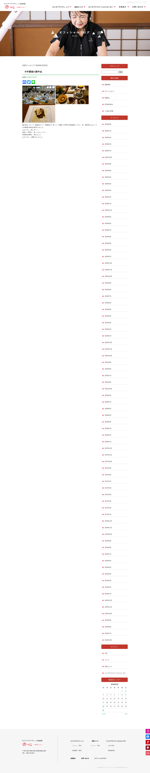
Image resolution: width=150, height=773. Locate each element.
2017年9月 (108, 468)
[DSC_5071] (72, 103)
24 (103, 706)
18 (107, 702)
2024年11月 (108, 210)
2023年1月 (108, 336)
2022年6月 (108, 382)
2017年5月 (108, 488)
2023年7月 (108, 296)
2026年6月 (108, 137)
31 (103, 710)
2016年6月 (108, 561)
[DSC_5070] (38, 103)
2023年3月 (108, 322)
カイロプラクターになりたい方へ (101, 7)
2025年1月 (108, 203)
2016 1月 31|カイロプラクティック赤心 (137, 2)
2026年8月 (108, 124)
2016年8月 (108, 547)
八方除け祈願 (109, 111)
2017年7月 (108, 481)
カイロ (107, 660)
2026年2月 (108, 144)
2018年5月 (108, 415)
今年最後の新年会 (33, 71)
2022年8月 (108, 369)
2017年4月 (108, 494)
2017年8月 (108, 475)
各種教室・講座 (76, 750)
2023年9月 (108, 283)
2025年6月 (108, 177)
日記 (106, 653)
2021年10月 (108, 389)
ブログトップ (114, 66)
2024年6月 (108, 236)
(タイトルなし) (109, 91)
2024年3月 (108, 250)
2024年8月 (108, 223)
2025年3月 (108, 190)
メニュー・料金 (76, 745)
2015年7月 (108, 633)
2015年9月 (108, 620)
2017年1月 (108, 514)
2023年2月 (108, 329)
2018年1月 (108, 441)
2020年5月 (108, 395)
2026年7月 (108, 131)
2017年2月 (108, 508)
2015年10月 (108, 613)
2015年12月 (108, 600)
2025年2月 (108, 197)
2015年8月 (108, 627)
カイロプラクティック (61, 7)
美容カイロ (79, 7)
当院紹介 (123, 7)
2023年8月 (108, 289)
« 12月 (103, 714)
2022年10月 (108, 356)
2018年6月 (108, 408)
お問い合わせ (138, 7)
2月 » (126, 714)
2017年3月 (108, 501)
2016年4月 (108, 574)
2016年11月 (108, 527)
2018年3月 (108, 428)
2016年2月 (108, 587)
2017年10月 (108, 461)
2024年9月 (108, 217)
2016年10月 (108, 534)
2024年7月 (108, 230)
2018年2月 (108, 435)
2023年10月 (108, 276)
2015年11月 (108, 607)
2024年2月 (108, 256)
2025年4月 (108, 184)
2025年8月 (108, 170)
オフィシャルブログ (100, 758)
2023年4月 (108, 316)
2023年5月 (108, 309)
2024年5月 (108, 243)
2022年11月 (108, 349)
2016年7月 (108, 554)
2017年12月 (108, 448)
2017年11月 (108, 455)
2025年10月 (108, 157)
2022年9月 (108, 362)
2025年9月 (108, 164)
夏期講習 (107, 84)
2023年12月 (108, 263)
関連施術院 (111, 750)
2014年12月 (108, 640)
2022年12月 (108, 342)
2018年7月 (108, 402)
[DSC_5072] (38, 121)
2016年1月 (108, 594)
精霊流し (107, 98)
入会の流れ (111, 745)
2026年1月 (108, 151)
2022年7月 (108, 375)
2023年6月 (108, 303)
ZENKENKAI (109, 104)
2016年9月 (108, 541)
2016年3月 (108, 580)
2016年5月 (108, 567)
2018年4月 (108, 422)
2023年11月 (108, 270)
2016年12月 (108, 521)
